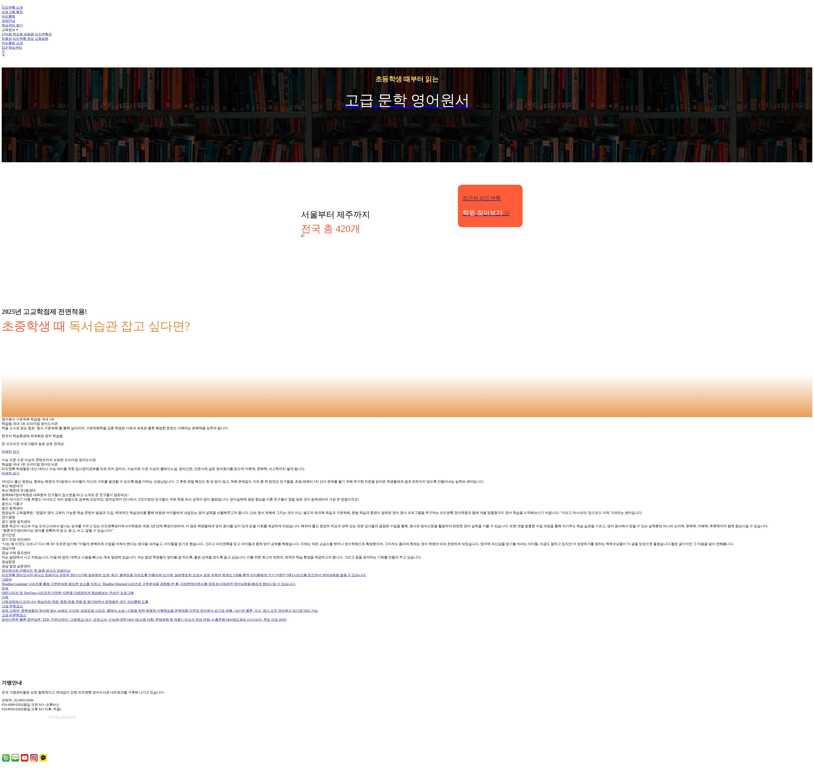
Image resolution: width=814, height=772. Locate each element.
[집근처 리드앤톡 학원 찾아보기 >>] (407, 259)
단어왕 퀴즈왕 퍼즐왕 (18, 34)
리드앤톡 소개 (12, 7)
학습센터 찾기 (12, 25)
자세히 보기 (11, 451)
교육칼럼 (41, 39)
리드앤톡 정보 (23, 39)
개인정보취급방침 (62, 717)
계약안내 (8, 21)
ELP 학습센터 (12, 47)
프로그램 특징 (12, 12)
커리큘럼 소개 (12, 43)
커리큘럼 (8, 16)
